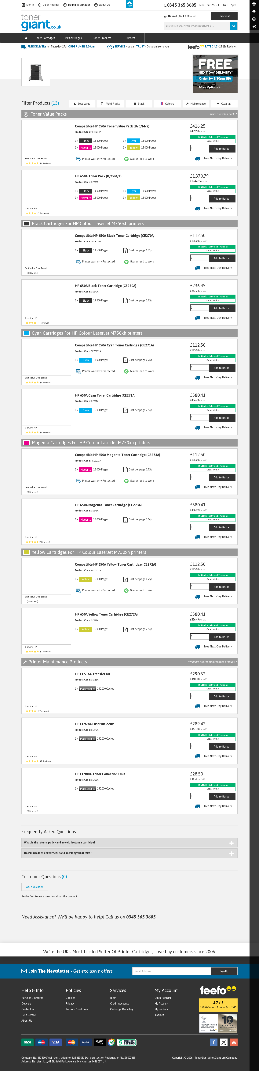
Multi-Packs (113, 103)
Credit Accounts (119, 1003)
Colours (169, 103)
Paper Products (102, 38)
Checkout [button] (224, 16)
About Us (26, 1020)
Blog (113, 997)
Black (141, 103)
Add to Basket (222, 148)
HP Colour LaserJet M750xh (87, 54)
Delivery (26, 1003)
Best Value (84, 103)
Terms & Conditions (77, 1009)
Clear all (226, 103)
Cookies (70, 997)
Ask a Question (101, 74)
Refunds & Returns (32, 997)
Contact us (27, 1009)
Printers (130, 38)
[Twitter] (223, 1042)
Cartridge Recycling (121, 1009)
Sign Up (224, 971)
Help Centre (28, 1014)
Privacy (70, 1003)
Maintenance (198, 103)
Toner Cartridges (45, 38)
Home (25, 54)
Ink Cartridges (73, 38)
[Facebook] (212, 1042)
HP (63, 54)
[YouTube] (233, 1042)
